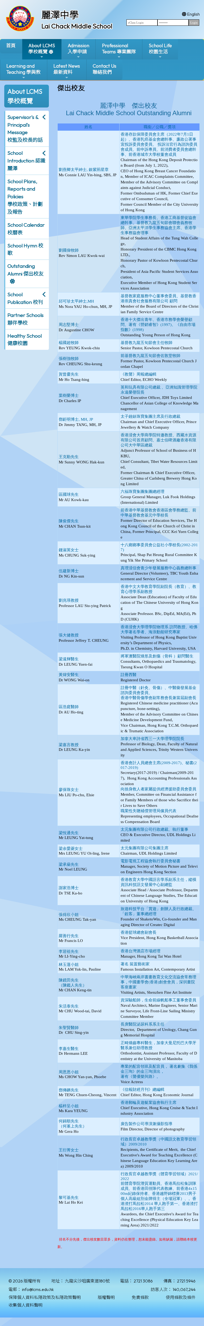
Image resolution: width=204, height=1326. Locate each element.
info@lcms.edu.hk (38, 1289)
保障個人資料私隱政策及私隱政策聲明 (44, 1297)
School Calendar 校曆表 (26, 229)
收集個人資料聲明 (25, 1305)
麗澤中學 (60, 15)
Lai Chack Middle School (76, 26)
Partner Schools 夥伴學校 (25, 319)
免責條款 (140, 1297)
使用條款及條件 (181, 1297)
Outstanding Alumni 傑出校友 (25, 270)
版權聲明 (106, 1297)
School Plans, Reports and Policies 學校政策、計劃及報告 (25, 196)
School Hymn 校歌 (25, 249)
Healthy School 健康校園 (24, 340)
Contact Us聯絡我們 (104, 69)
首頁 (11, 45)
